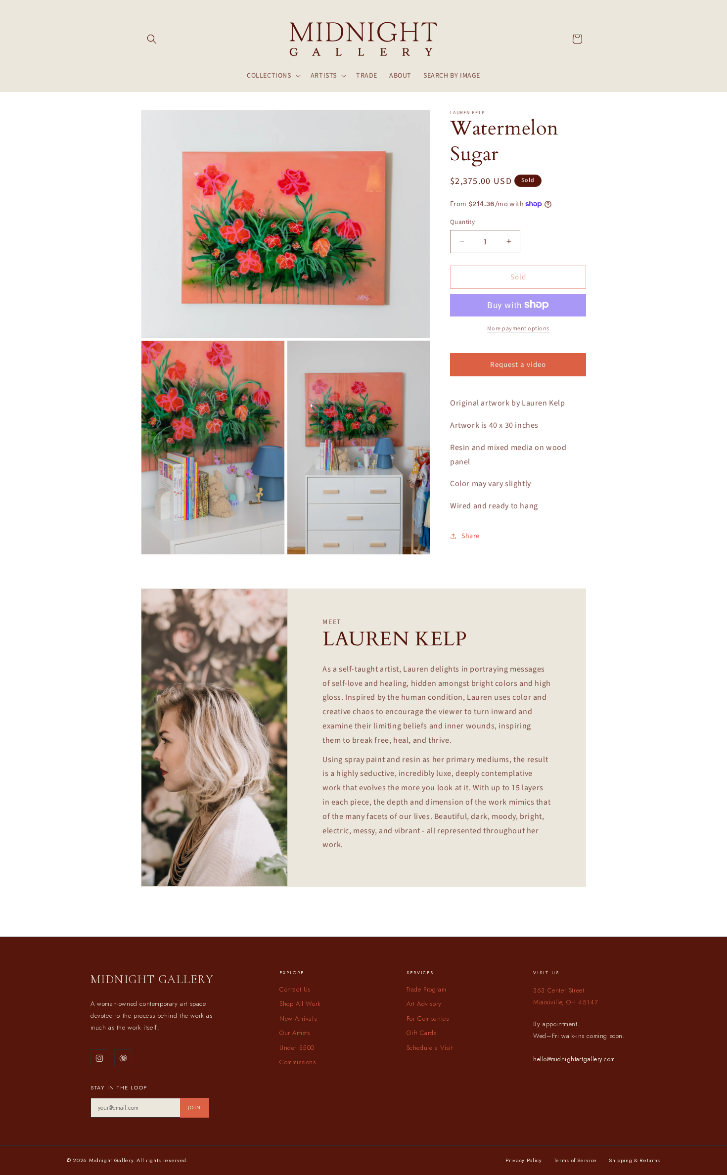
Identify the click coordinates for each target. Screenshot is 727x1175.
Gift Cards (422, 1033)
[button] (152, 39)
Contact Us (295, 989)
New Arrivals (298, 1018)
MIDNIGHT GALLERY (152, 979)
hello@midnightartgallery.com (574, 1059)
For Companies (428, 1018)
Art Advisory (424, 1003)
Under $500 (297, 1047)
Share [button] (470, 536)
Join (194, 1107)
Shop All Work (300, 1003)
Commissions (297, 1062)
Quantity (462, 221)
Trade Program (427, 989)
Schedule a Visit (430, 1047)
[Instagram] (99, 1058)
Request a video (518, 364)
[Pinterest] (123, 1058)
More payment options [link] (518, 328)
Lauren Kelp (467, 112)
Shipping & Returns (634, 1160)
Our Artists (294, 1033)
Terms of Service (575, 1160)
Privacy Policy (523, 1160)
